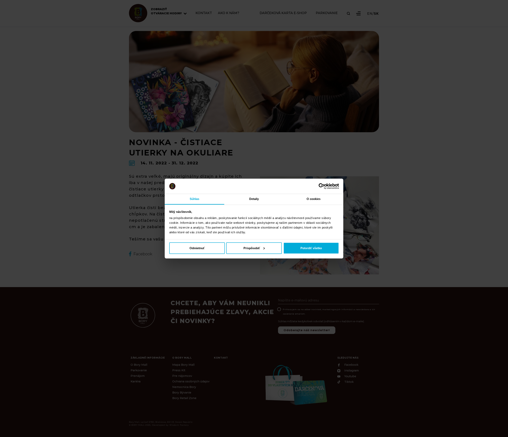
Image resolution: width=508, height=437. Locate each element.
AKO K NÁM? (228, 13)
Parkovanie (139, 370)
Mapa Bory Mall (183, 364)
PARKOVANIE (327, 13)
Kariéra (135, 381)
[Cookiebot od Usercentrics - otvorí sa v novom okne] (321, 186)
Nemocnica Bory (184, 387)
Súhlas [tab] (194, 199)
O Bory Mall (139, 364)
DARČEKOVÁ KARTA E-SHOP (283, 13)
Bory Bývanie (181, 392)
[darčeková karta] (295, 384)
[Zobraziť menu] (358, 13)
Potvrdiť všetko (311, 248)
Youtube (349, 376)
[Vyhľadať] (348, 13)
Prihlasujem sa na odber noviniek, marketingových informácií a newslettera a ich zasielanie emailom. (329, 311)
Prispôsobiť (251, 248)
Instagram (351, 370)
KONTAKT (203, 13)
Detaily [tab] (254, 199)
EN (369, 13)
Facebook (350, 365)
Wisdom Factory (179, 425)
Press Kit (178, 370)
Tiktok (348, 382)
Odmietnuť (197, 248)
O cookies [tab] (314, 199)
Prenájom (138, 375)
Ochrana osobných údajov (191, 381)
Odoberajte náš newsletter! (307, 330)
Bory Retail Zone (184, 398)
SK (376, 13)
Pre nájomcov (182, 375)
